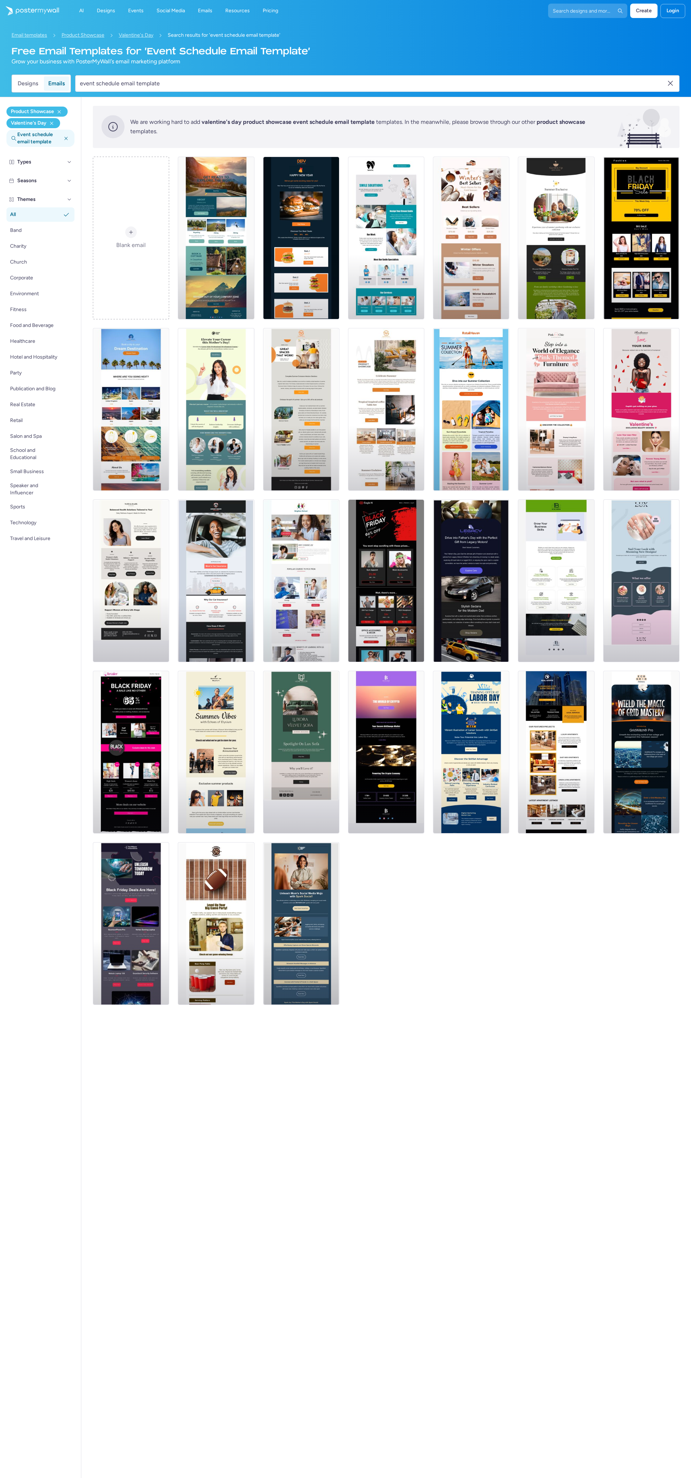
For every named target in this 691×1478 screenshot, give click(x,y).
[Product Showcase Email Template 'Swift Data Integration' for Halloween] (641, 752)
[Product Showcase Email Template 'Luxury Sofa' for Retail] (301, 752)
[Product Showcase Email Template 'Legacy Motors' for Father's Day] (471, 580)
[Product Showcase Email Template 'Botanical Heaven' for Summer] (556, 238)
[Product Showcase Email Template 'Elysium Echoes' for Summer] (216, 752)
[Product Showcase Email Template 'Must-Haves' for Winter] (471, 238)
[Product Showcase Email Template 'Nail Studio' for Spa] (641, 580)
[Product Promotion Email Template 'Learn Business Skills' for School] (556, 580)
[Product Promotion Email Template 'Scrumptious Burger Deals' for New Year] (301, 238)
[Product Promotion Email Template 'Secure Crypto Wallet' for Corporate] (386, 752)
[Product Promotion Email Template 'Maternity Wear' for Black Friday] (131, 752)
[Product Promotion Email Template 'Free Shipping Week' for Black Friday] (386, 580)
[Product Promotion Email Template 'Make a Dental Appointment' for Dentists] (386, 238)
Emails (56, 83)
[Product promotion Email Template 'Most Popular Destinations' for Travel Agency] (131, 409)
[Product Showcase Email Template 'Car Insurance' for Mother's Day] (216, 580)
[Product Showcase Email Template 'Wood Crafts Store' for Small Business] (216, 923)
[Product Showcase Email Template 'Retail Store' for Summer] (471, 409)
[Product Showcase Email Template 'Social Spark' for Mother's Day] (301, 923)
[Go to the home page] (29, 11)
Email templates (29, 35)
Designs (28, 83)
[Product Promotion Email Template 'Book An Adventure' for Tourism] (216, 238)
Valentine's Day (136, 35)
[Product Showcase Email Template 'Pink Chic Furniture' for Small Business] (556, 409)
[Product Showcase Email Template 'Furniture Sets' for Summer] (386, 409)
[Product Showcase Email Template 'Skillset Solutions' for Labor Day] (471, 752)
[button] (69, 162)
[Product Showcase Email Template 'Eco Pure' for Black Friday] (131, 923)
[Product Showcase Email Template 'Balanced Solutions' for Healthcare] (131, 580)
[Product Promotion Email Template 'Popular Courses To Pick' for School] (301, 580)
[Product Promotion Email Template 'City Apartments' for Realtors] (556, 752)
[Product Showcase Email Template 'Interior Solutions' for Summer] (301, 409)
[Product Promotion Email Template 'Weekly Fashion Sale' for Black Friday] (641, 238)
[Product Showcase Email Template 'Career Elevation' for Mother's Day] (216, 409)
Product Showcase (83, 35)
